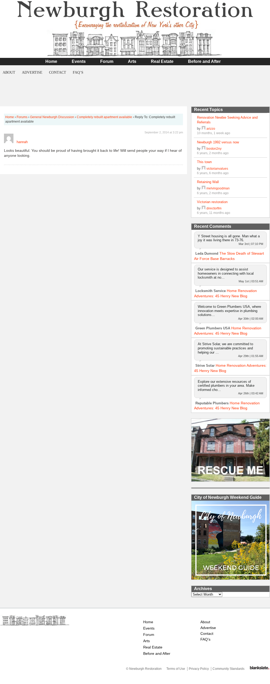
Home (51, 61)
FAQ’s (78, 72)
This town (204, 162)
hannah (22, 142)
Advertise (32, 72)
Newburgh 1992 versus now (218, 142)
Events (79, 61)
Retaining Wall (208, 182)
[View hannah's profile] (8, 142)
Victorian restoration (212, 202)
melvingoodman (218, 188)
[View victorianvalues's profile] (203, 168)
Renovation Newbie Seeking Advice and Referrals (227, 119)
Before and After (204, 61)
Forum (106, 61)
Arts (132, 61)
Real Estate (162, 61)
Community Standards (228, 669)
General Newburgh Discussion (52, 117)
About (9, 72)
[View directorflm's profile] (203, 208)
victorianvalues (217, 168)
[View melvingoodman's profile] (203, 188)
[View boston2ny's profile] (203, 148)
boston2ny (213, 148)
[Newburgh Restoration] (135, 53)
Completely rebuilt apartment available (104, 117)
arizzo (210, 128)
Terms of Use (175, 669)
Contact (57, 72)
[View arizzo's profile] (203, 128)
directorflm (213, 208)
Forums (22, 117)
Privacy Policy (199, 669)
